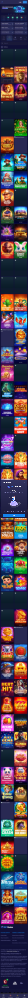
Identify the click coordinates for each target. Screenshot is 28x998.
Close (14, 515)
